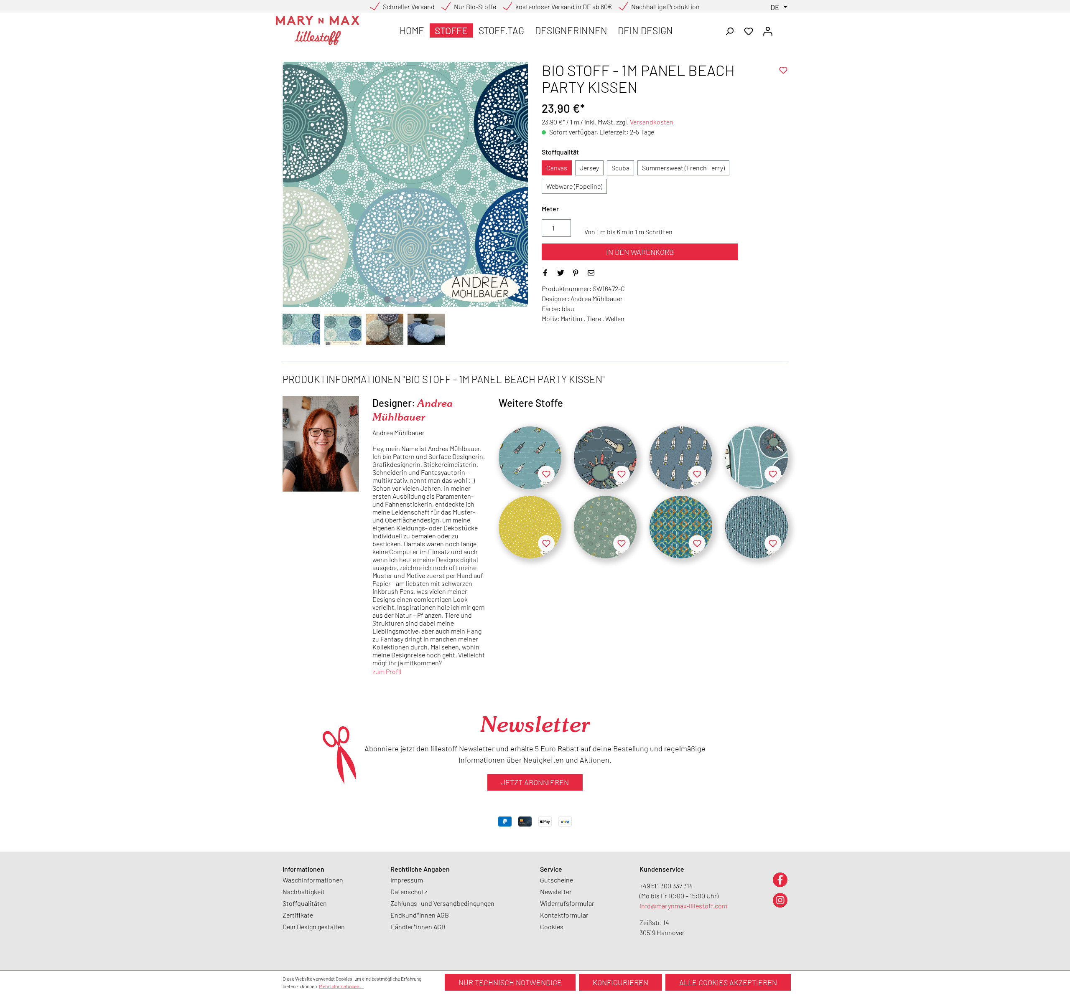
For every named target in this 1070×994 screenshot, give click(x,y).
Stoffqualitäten (305, 903)
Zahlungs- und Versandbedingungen (442, 903)
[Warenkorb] (782, 28)
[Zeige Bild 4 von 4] (423, 299)
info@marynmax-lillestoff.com (683, 906)
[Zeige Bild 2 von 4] (399, 299)
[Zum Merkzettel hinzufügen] (783, 70)
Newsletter (556, 891)
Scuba (620, 168)
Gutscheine (556, 880)
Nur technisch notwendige (510, 982)
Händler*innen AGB (418, 927)
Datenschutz (408, 891)
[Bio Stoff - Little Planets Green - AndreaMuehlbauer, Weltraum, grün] (605, 527)
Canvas (556, 168)
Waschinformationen (313, 880)
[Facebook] (780, 879)
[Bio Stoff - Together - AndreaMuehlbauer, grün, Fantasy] (681, 527)
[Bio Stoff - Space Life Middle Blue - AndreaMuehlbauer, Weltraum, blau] (605, 457)
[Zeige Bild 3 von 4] (411, 299)
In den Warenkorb (640, 251)
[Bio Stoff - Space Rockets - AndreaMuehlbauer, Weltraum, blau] (530, 457)
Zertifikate (298, 915)
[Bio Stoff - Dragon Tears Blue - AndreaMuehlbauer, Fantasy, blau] (756, 527)
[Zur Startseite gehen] (317, 30)
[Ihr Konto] (767, 30)
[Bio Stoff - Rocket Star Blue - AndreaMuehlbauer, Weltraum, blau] (681, 457)
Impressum (406, 880)
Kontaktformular (564, 915)
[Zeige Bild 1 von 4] (387, 299)
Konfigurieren (620, 982)
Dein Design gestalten (314, 927)
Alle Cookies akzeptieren (728, 982)
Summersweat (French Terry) (683, 168)
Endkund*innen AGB (419, 915)
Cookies (551, 927)
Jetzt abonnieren (535, 782)
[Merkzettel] (748, 30)
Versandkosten (651, 122)
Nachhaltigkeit (304, 891)
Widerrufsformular (567, 903)
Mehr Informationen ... (341, 986)
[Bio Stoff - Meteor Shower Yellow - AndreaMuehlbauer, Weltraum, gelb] (530, 527)
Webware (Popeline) (574, 186)
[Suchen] (729, 30)
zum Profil (387, 671)
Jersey (589, 168)
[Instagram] (780, 899)
